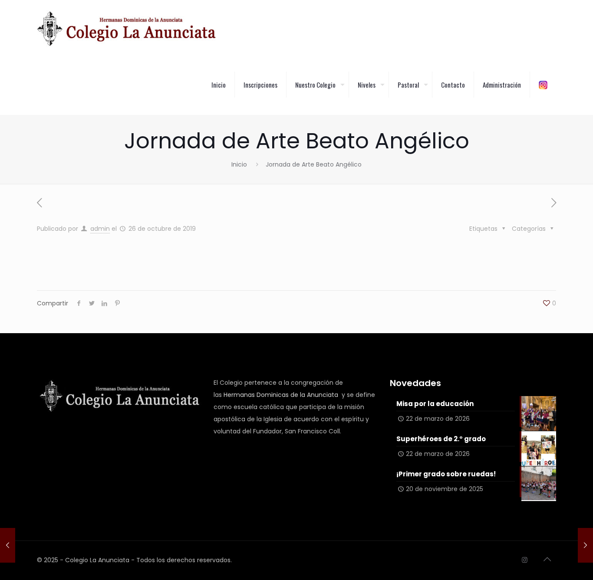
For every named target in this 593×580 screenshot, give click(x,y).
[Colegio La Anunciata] (126, 28)
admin (100, 228)
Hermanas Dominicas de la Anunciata (281, 394)
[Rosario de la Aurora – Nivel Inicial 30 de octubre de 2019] (585, 545)
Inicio (239, 164)
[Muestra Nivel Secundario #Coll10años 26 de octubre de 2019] (7, 545)
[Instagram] (524, 559)
